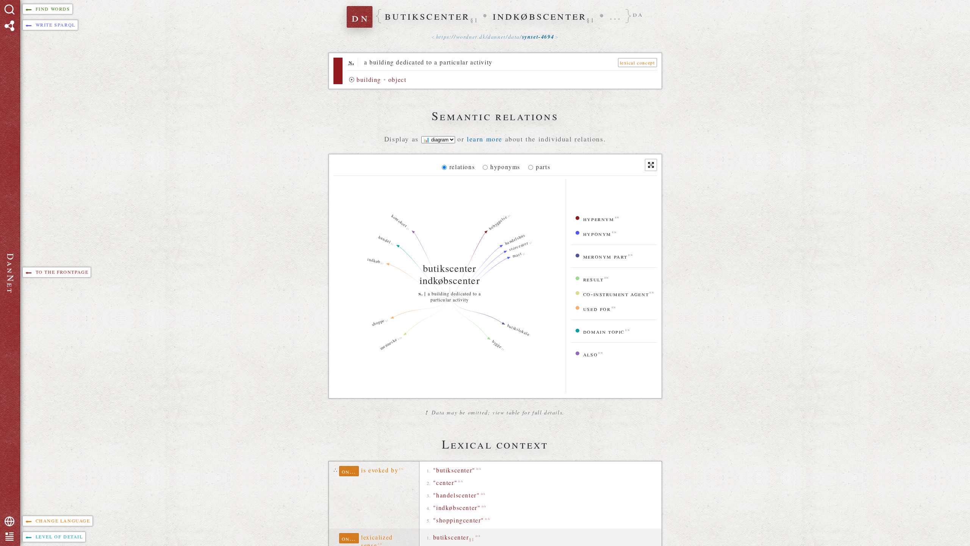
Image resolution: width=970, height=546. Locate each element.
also (590, 354)
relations (462, 167)
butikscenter (454, 537)
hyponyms (505, 167)
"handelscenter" (456, 495)
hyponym (597, 233)
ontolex (350, 471)
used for (597, 308)
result (593, 279)
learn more (484, 138)
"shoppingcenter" (459, 520)
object (397, 79)
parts (543, 167)
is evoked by (379, 470)
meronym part (605, 256)
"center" (445, 482)
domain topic (603, 331)
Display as (402, 138)
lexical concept (637, 63)
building (369, 79)
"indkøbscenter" (457, 507)
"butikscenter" (454, 470)
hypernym (598, 219)
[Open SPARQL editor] (9, 26)
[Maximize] (651, 165)
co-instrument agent (616, 294)
